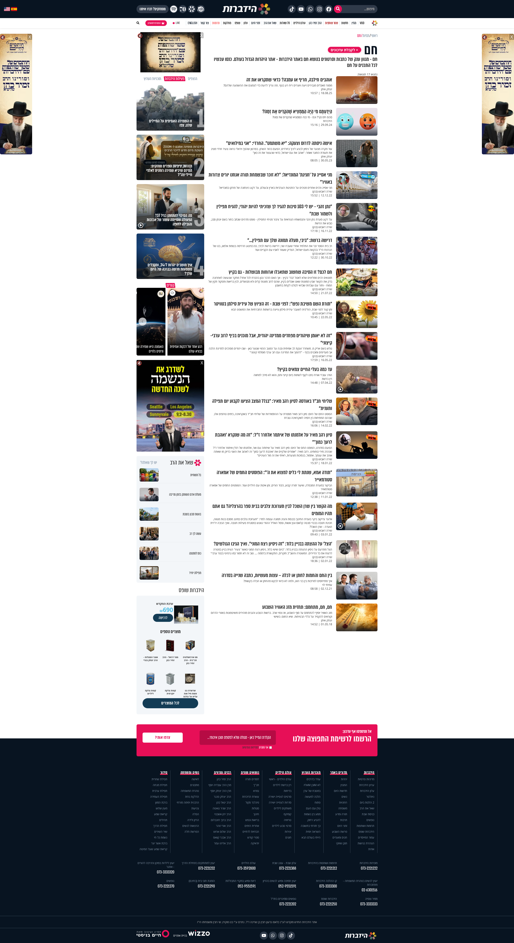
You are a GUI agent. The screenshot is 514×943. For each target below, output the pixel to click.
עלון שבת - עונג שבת (284, 863)
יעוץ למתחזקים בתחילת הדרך (198, 863)
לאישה (195, 779)
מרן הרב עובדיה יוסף (219, 785)
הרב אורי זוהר (223, 826)
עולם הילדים (299, 23)
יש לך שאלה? (148, 462)
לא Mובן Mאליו (312, 785)
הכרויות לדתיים (251, 831)
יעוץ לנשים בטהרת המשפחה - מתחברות (360, 883)
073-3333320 (165, 872)
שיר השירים (160, 831)
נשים (344, 796)
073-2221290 (206, 886)
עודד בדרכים (313, 779)
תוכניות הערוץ (311, 772)
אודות (371, 849)
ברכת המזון (161, 802)
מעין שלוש (161, 808)
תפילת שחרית (159, 779)
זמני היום (255, 23)
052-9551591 (287, 886)
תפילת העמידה (158, 796)
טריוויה (287, 820)
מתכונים (194, 785)
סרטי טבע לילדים (281, 826)
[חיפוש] (338, 9)
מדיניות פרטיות (366, 779)
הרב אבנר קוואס (222, 837)
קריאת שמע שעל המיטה (153, 849)
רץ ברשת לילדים (282, 785)
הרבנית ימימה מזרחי (188, 802)
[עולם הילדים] (201, 9)
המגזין (344, 785)
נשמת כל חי (160, 837)
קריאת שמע (160, 814)
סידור (163, 772)
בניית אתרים (180, 935)
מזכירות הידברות (368, 863)
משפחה (342, 808)
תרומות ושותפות (365, 826)
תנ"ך (256, 785)
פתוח (317, 802)
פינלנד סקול (252, 802)
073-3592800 (246, 868)
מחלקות (227, 23)
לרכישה (163, 617)
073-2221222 (369, 868)
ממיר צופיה (371, 899)
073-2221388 (287, 868)
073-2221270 (166, 886)
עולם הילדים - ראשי (280, 779)
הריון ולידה (193, 820)
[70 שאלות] (183, 9)
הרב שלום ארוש (222, 831)
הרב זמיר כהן (315, 23)
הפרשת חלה (192, 831)
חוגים (288, 837)
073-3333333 (368, 904)
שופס (237, 23)
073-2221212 (329, 868)
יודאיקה (255, 843)
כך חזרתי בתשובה (310, 826)
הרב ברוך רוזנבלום (221, 820)
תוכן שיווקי (341, 843)
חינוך (256, 814)
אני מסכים (255, 747)
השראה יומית (313, 831)
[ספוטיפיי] (174, 9)
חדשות (344, 23)
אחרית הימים (252, 826)
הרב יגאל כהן (223, 802)
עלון (246, 23)
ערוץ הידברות (366, 785)
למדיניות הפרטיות (250, 747)
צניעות (195, 808)
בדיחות (287, 791)
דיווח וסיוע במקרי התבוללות (240, 881)
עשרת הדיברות (250, 796)
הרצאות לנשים (190, 826)
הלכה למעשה (312, 796)
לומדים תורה (252, 779)
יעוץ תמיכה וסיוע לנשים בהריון (279, 881)
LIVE (178, 23)
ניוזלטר (370, 796)
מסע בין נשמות (312, 814)
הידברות (369, 772)
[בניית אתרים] (199, 935)
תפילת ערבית (159, 791)
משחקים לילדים (282, 808)
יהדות (344, 779)
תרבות (343, 820)
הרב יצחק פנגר (222, 796)
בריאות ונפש (252, 820)
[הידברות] (246, 9)
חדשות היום (340, 791)
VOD (362, 23)
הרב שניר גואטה (222, 808)
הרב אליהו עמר (222, 843)
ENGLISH (192, 23)
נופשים (370, 820)
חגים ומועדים (339, 837)
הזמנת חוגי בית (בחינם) (202, 881)
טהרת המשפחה (190, 791)
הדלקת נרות (192, 796)
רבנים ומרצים (222, 772)
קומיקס (287, 814)
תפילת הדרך (160, 826)
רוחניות (343, 802)
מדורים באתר (338, 772)
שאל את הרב (270, 23)
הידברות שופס (366, 831)
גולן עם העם (313, 808)
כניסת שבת (368, 814)
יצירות (288, 831)
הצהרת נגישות (366, 843)
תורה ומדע (341, 814)
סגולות (255, 808)
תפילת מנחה (160, 785)
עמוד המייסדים (366, 837)
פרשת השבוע (339, 831)
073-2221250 (328, 904)
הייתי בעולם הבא (311, 837)
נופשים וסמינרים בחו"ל (283, 899)
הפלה (195, 814)
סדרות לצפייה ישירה (280, 802)
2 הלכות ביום (367, 802)
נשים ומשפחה (190, 772)
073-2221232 (206, 868)
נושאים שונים (250, 772)
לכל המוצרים (170, 703)
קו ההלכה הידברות (326, 881)
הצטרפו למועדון (154, 23)
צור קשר (204, 23)
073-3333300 (328, 886)
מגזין (354, 23)
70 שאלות (285, 23)
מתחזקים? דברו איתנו (153, 9)
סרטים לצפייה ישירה (279, 796)
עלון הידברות (367, 791)
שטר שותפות (331, 23)
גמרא (256, 791)
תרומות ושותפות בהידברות (322, 863)
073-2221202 (287, 904)
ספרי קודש (253, 837)
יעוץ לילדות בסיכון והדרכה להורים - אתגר (156, 865)
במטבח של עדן (312, 791)
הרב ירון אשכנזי (222, 814)
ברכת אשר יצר (159, 843)
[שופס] (192, 9)
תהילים (163, 820)
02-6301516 (369, 890)
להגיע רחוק (313, 820)
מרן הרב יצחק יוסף (220, 791)
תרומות (216, 23)
